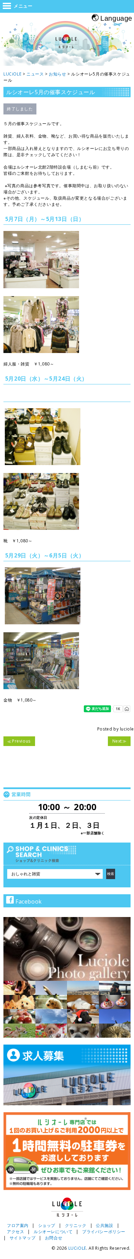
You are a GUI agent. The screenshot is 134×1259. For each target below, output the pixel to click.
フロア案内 (18, 1225)
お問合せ (53, 1238)
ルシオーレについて (53, 1232)
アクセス (15, 1232)
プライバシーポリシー (103, 1232)
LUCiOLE (77, 1248)
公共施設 (104, 1225)
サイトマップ (23, 1238)
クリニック (76, 1225)
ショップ (46, 1225)
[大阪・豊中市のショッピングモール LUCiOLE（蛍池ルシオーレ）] (67, 44)
